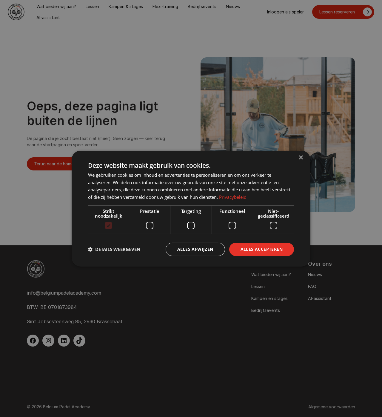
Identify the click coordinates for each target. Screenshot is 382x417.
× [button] (300, 157)
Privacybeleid (233, 197)
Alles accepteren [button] (262, 249)
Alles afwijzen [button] (195, 249)
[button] (114, 249)
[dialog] (191, 208)
